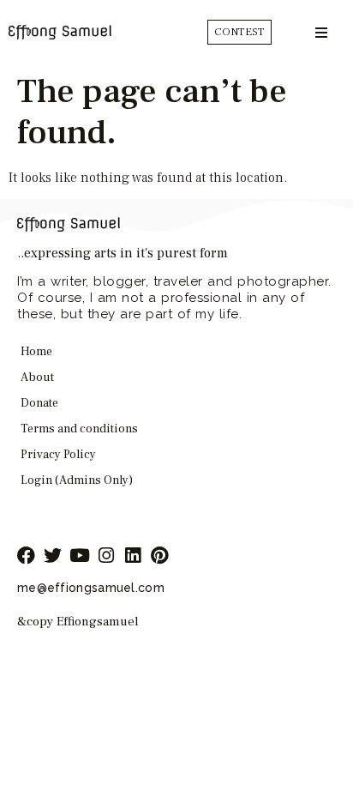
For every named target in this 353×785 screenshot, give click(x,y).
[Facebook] (26, 555)
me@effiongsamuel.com (91, 588)
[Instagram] (106, 555)
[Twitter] (53, 555)
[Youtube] (79, 555)
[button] (321, 32)
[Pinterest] (159, 555)
